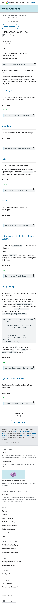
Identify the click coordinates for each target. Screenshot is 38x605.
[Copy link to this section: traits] (8, 159)
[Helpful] (14, 21)
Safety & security (8, 518)
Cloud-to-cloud (7, 461)
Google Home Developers (9, 15)
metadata (6, 126)
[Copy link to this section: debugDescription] (20, 286)
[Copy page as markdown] (10, 35)
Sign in (33, 2)
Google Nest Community (10, 587)
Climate (4, 514)
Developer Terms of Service (11, 562)
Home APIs (22, 15)
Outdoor (5, 536)
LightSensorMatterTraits (13, 378)
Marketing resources (9, 548)
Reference (19, 18)
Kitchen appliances (8, 529)
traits (4, 159)
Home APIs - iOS (11, 8)
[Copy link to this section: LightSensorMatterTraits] (26, 378)
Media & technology (8, 522)
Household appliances (9, 525)
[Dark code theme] (34, 63)
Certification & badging (10, 545)
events (5, 200)
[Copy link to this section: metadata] (13, 126)
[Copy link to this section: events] (10, 201)
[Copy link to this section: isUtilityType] (14, 91)
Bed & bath (5, 533)
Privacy (10, 595)
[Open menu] (3, 2)
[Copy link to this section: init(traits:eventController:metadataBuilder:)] (11, 239)
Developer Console (8, 574)
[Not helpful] (17, 21)
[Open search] (28, 2)
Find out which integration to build (13, 480)
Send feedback (10, 27)
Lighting (4, 511)
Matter (4, 452)
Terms (4, 595)
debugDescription (10, 286)
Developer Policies (8, 565)
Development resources (10, 552)
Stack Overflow (7, 583)
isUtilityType (7, 90)
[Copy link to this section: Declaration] (12, 105)
